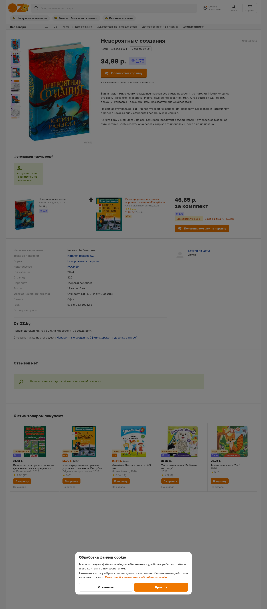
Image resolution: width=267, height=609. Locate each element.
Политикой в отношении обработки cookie (136, 577)
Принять (161, 587)
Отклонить (106, 587)
